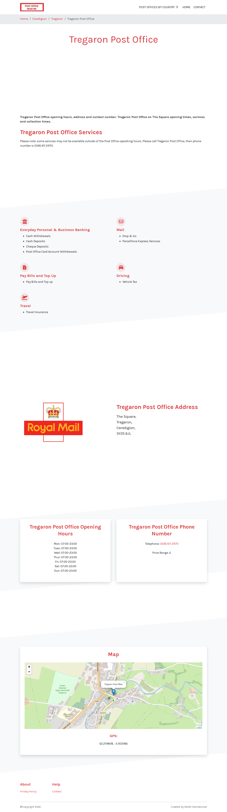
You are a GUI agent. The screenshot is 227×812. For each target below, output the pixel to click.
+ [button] (29, 667)
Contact (199, 7)
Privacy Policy (28, 791)
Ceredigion (39, 19)
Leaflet (199, 727)
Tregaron (57, 19)
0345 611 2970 (169, 544)
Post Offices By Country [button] (157, 7)
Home (186, 7)
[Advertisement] (113, 73)
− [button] (29, 672)
